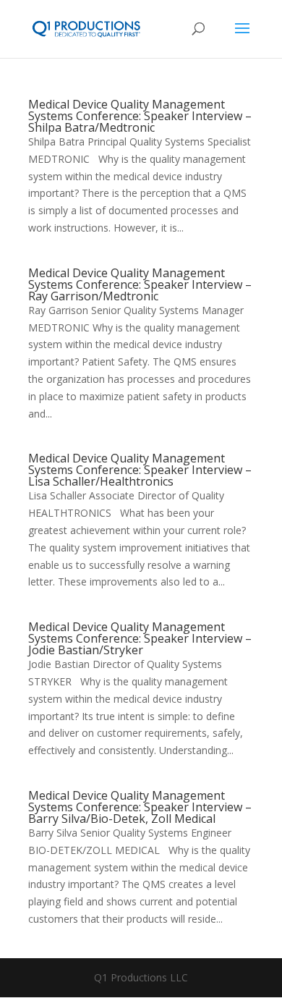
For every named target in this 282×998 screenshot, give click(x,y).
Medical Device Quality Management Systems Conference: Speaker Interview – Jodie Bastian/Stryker (140, 638)
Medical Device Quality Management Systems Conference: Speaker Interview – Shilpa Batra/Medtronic (140, 115)
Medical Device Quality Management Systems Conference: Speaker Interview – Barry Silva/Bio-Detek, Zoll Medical (140, 806)
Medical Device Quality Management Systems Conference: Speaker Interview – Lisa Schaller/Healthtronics (140, 469)
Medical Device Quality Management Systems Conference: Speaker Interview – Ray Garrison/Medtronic (140, 284)
